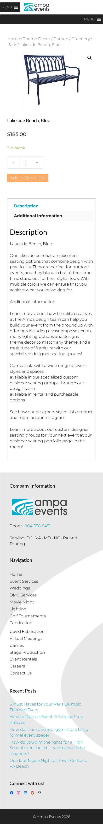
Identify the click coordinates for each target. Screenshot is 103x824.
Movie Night (22, 602)
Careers (17, 666)
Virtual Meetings (26, 638)
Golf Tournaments (28, 616)
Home (13, 38)
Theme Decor (36, 38)
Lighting (18, 609)
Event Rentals (23, 659)
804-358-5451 (37, 525)
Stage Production (27, 652)
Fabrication (21, 622)
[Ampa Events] (36, 7)
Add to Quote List (27, 177)
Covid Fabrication (27, 631)
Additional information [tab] (38, 215)
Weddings (20, 588)
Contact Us (21, 673)
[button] (89, 57)
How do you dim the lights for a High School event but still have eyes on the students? (47, 748)
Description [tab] (26, 205)
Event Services (24, 581)
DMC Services (23, 595)
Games (17, 645)
